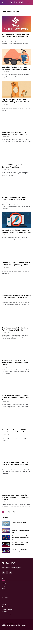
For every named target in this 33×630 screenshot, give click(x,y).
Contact (4, 604)
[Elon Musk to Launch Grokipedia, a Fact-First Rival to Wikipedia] (16, 318)
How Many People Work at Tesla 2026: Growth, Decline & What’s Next (20, 537)
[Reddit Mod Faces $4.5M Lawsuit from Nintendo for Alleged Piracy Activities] (16, 252)
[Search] (30, 2)
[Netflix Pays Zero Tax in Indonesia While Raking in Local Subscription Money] (16, 350)
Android (4, 583)
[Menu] (2, 2)
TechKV (3, 7)
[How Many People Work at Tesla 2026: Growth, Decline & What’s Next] (6, 537)
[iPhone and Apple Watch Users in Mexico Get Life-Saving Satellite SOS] (16, 122)
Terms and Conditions (7, 609)
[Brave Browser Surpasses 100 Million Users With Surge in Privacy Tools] (16, 419)
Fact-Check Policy (6, 614)
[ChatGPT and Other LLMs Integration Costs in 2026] (6, 523)
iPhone (3, 586)
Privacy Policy (5, 606)
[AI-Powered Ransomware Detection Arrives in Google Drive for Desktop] (16, 452)
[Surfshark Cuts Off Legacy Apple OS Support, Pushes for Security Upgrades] (16, 220)
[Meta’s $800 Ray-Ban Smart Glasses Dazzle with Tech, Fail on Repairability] (16, 57)
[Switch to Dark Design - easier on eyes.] (28, 2)
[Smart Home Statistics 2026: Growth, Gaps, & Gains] (6, 550)
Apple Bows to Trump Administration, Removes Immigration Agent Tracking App (15, 397)
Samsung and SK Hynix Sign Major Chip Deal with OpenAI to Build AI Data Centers (16, 497)
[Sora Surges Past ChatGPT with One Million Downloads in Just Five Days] (16, 24)
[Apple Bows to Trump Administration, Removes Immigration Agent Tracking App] (16, 385)
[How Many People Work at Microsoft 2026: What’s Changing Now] (6, 530)
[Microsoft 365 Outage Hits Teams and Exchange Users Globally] (16, 155)
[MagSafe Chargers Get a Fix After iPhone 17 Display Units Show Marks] (16, 89)
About (3, 601)
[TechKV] (16, 2)
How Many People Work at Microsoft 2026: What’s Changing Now (20, 530)
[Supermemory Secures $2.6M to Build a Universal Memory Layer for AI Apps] (16, 285)
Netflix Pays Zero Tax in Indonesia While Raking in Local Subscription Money (15, 362)
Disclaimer (4, 611)
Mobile (3, 588)
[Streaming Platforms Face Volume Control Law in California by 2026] (16, 187)
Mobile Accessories (6, 591)
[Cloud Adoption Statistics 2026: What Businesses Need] (6, 544)
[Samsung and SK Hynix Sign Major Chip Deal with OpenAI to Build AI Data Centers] (16, 485)
